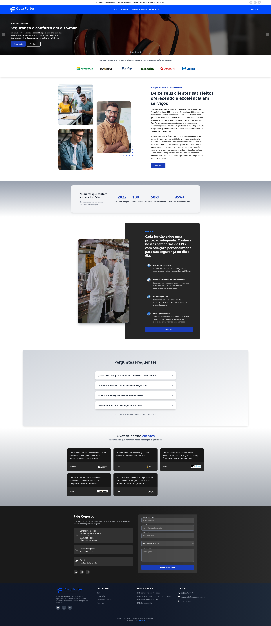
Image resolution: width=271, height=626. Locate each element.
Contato (254, 9)
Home (99, 593)
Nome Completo (148, 517)
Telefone (146, 532)
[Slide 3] (135, 52)
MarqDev (142, 621)
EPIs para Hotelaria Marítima (148, 593)
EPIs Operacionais (161, 39)
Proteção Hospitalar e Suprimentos (163, 24)
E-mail (145, 524)
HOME (116, 9)
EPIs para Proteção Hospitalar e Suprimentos (155, 596)
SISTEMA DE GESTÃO (139, 9)
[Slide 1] (130, 52)
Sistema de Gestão (104, 599)
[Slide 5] (140, 52)
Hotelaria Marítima (162, 17)
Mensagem (147, 548)
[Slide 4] (138, 52)
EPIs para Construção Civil (147, 599)
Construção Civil (161, 32)
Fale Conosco (168, 47)
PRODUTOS (153, 9)
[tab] (169, 268)
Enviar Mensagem (167, 567)
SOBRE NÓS (125, 9)
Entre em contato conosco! (145, 414)
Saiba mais (18, 44)
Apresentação (155, 47)
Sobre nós (101, 596)
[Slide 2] (133, 52)
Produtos (33, 44)
